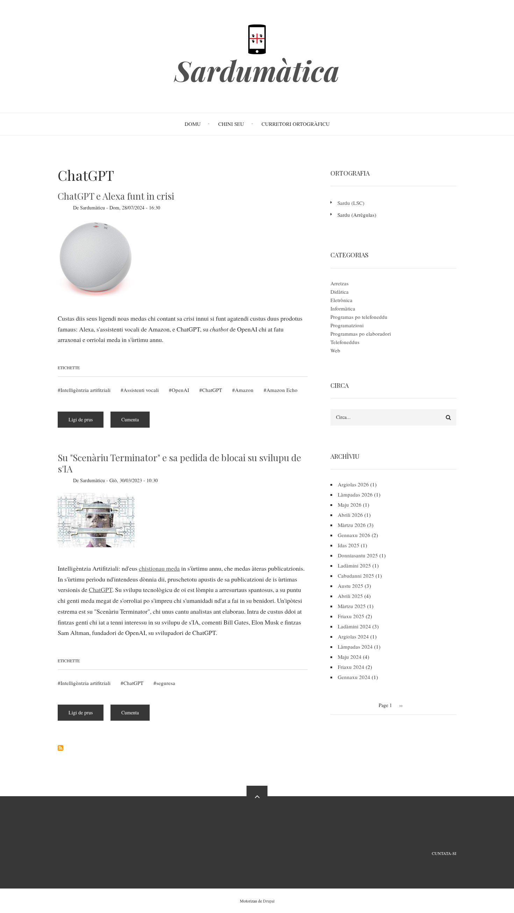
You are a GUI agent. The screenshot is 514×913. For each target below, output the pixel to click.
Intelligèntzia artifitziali (85, 389)
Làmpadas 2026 (355, 494)
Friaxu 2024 (351, 666)
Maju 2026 (350, 504)
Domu (193, 123)
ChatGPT (212, 389)
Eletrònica (341, 300)
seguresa (165, 682)
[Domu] (257, 38)
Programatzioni (347, 325)
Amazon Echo (282, 389)
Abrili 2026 (350, 514)
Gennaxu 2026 (354, 535)
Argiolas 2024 (353, 636)
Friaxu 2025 (351, 616)
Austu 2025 (350, 585)
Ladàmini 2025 (354, 565)
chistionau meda (159, 568)
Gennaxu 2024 (354, 676)
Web (335, 350)
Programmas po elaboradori (360, 333)
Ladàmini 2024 (354, 626)
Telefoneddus (344, 341)
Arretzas (339, 283)
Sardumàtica (257, 70)
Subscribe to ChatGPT (60, 748)
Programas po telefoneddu (358, 316)
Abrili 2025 (350, 595)
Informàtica (342, 308)
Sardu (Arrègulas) (356, 214)
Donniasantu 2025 (358, 555)
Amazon (244, 389)
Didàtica (339, 291)
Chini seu (231, 123)
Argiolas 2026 (353, 484)
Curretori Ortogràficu (296, 123)
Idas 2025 (348, 545)
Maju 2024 (350, 656)
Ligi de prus (86, 422)
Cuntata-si (444, 853)
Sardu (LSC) (350, 202)
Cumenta (130, 419)
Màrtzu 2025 (352, 605)
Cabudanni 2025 (356, 575)
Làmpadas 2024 (355, 646)
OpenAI (180, 389)
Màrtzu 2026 (352, 524)
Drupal (268, 901)
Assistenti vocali (141, 389)
